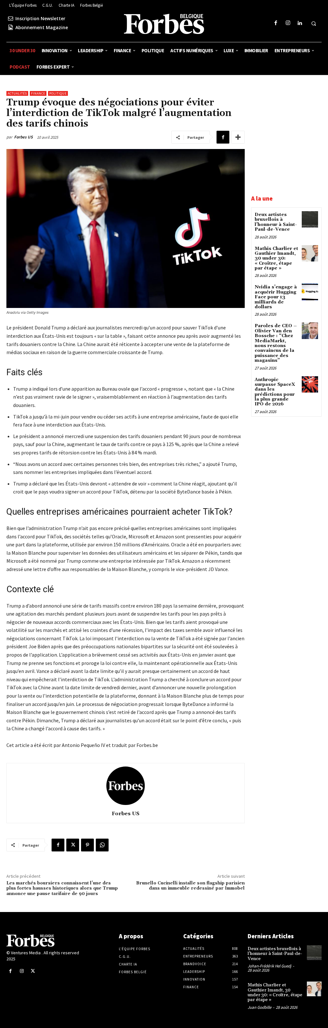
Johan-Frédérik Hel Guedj (269, 966)
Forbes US (23, 137)
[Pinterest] (87, 845)
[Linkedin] (299, 23)
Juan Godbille (259, 1007)
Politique (58, 93)
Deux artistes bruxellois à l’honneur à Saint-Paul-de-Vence (276, 222)
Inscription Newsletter (40, 18)
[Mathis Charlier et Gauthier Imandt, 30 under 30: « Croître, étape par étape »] (310, 253)
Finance (38, 93)
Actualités (17, 93)
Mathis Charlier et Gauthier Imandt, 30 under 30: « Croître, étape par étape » (276, 258)
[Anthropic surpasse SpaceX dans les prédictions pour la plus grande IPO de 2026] (310, 384)
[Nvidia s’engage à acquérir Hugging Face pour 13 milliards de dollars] (310, 292)
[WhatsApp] (102, 845)
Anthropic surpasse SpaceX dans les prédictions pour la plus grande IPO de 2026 (275, 392)
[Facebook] (276, 23)
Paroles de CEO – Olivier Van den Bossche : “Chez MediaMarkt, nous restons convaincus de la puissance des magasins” (276, 343)
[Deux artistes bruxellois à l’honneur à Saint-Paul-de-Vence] (310, 219)
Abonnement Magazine (41, 27)
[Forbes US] (125, 786)
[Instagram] (287, 23)
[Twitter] (72, 845)
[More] (238, 137)
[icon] (10, 18)
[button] (314, 23)
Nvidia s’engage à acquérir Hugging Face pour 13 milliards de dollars (276, 297)
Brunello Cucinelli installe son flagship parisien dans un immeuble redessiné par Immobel (190, 885)
